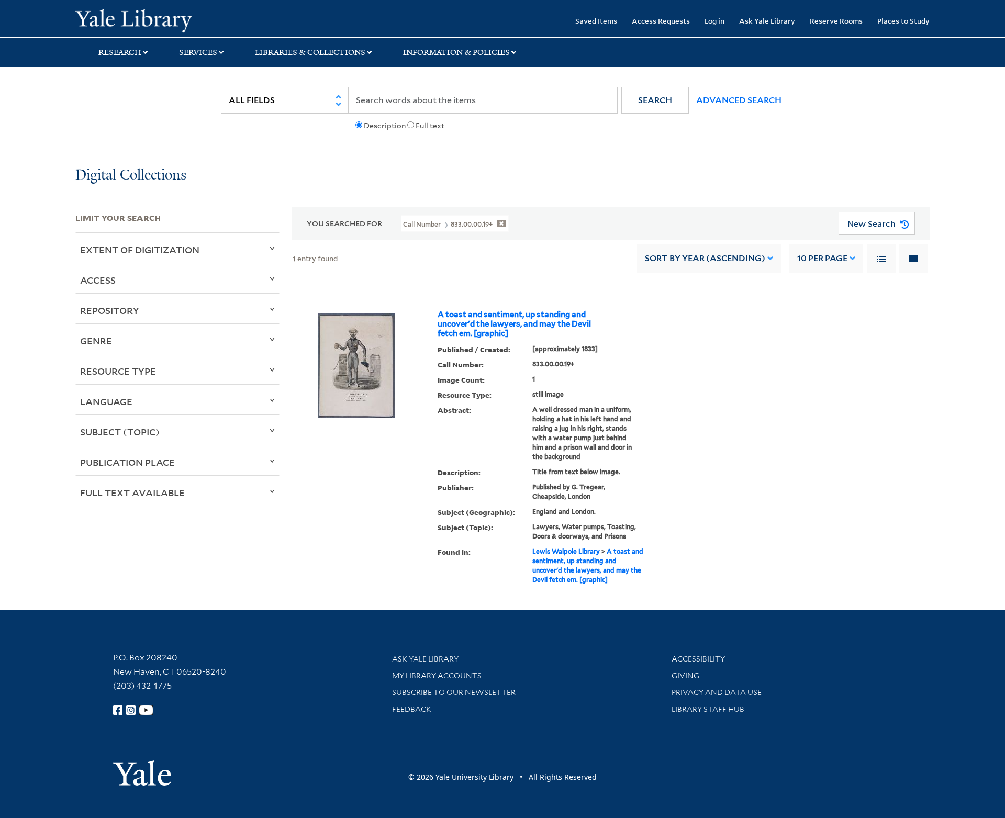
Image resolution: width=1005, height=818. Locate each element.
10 (822, 258)
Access (98, 280)
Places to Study (903, 21)
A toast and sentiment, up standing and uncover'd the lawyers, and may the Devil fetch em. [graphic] (514, 324)
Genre (96, 340)
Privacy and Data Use (717, 692)
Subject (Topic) (120, 431)
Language (106, 401)
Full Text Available (132, 492)
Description (385, 125)
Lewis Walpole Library (566, 551)
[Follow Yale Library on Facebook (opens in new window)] (117, 710)
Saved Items (596, 21)
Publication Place (127, 462)
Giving (685, 675)
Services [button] (198, 52)
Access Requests (661, 21)
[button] (655, 100)
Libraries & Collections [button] (310, 52)
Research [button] (119, 52)
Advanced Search (738, 100)
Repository (109, 310)
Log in (714, 21)
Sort (705, 258)
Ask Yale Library (767, 21)
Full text (430, 125)
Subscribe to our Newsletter (454, 692)
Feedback (411, 709)
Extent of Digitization (139, 249)
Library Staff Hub (708, 709)
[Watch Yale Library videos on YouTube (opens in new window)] (146, 710)
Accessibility (698, 659)
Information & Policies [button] (456, 52)
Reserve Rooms (836, 21)
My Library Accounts (437, 675)
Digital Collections (130, 175)
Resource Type (118, 371)
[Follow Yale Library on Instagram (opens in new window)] (131, 710)
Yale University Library (139, 20)
